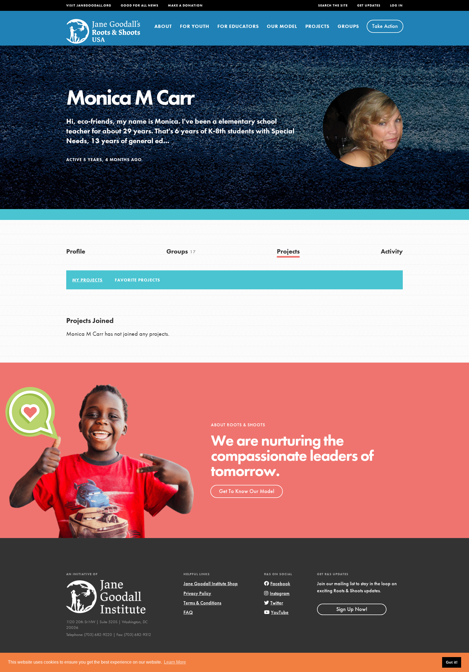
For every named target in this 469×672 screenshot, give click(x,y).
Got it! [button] (452, 662)
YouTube (280, 612)
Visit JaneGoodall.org (88, 5)
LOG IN (396, 5)
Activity (392, 251)
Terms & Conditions (202, 603)
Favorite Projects (137, 280)
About (163, 26)
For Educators (238, 26)
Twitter (276, 603)
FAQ (188, 612)
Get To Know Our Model (246, 491)
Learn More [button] (175, 662)
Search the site (333, 5)
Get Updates (369, 5)
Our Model (282, 26)
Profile (75, 251)
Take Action (385, 26)
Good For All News (140, 5)
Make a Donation (185, 5)
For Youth (194, 26)
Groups (348, 26)
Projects (317, 26)
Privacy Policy (197, 593)
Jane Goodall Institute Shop (210, 583)
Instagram (280, 593)
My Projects (87, 280)
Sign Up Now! (351, 609)
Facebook (280, 583)
